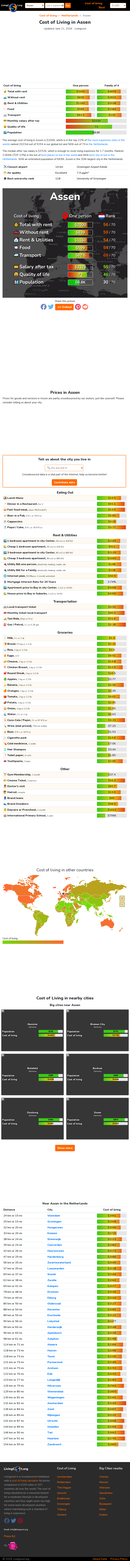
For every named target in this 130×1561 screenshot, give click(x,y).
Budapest (105, 1504)
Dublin (103, 1515)
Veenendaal (55, 1391)
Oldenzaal (54, 1303)
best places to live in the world (59, 155)
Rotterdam (64, 1482)
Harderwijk (54, 1327)
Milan (102, 1509)
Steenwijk (54, 1239)
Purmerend (54, 1362)
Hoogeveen (55, 1227)
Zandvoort (54, 1444)
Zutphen (53, 1339)
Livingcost (80, 29)
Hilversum (54, 1386)
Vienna (103, 1477)
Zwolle (52, 1280)
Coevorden (54, 1245)
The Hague (64, 1487)
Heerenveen (55, 1251)
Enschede (53, 1315)
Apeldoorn (54, 1333)
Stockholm (106, 1493)
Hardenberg (55, 1257)
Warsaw (104, 1487)
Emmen (52, 1233)
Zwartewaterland (59, 1262)
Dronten (53, 1292)
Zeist (50, 1409)
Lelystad (53, 1321)
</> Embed (64, 307)
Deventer (53, 1309)
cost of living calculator (25, 1481)
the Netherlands (98, 144)
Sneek (51, 1274)
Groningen (54, 1221)
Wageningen (55, 1397)
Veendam (53, 1216)
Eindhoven (63, 1498)
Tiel (49, 1432)
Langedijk (53, 1380)
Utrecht (52, 1421)
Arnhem (52, 1368)
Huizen (52, 1350)
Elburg (51, 1298)
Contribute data (64, 482)
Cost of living (93, 3)
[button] (44, 306)
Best (102, 7)
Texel (51, 1356)
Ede (49, 1374)
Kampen (52, 1286)
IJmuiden (53, 1427)
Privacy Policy (118, 1559)
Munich (103, 1482)
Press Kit (9, 1536)
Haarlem (53, 1438)
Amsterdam (55, 1403)
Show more (65, 1148)
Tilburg (61, 1509)
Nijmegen (53, 1415)
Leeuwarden (55, 1268)
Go (67, 5)
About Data (100, 1559)
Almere (52, 1344)
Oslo (102, 1498)
